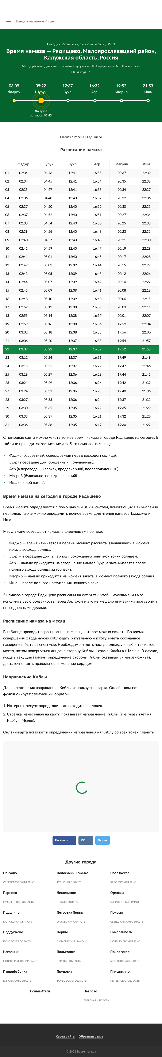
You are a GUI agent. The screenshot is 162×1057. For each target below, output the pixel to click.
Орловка (117, 893)
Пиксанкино (120, 971)
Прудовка (64, 971)
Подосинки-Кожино (72, 873)
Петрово (90, 991)
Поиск (146, 21)
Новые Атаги (40, 991)
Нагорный (11, 952)
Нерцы (62, 932)
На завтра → (81, 72)
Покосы (116, 912)
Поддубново (13, 932)
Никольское (66, 893)
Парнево (10, 893)
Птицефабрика (15, 971)
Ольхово (10, 873)
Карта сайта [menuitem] (65, 1036)
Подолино (11, 912)
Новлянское (120, 873)
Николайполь (121, 932)
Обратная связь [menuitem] (91, 1036)
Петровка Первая (70, 912)
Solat (81, 7)
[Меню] (8, 21)
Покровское (120, 952)
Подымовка (66, 952)
